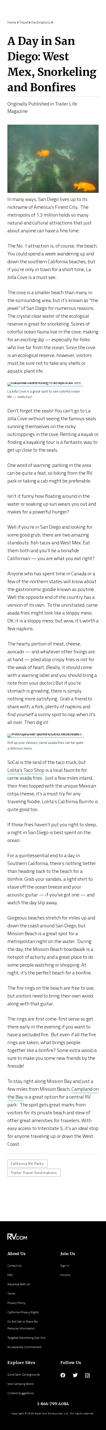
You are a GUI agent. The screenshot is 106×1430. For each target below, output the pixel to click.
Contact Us (14, 1265)
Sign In (64, 1265)
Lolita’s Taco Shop (25, 770)
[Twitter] (75, 1375)
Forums (65, 1275)
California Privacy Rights (23, 1312)
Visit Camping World (20, 1383)
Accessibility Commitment (24, 1347)
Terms (11, 1293)
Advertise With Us (18, 1284)
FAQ (10, 1275)
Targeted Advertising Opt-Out (26, 1337)
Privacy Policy (16, 1302)
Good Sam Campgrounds (23, 1374)
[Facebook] (62, 1375)
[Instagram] (87, 1375)
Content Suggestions (20, 1393)
